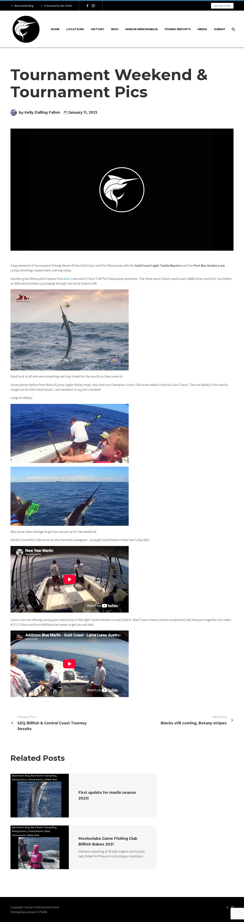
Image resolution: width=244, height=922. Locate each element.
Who (115, 29)
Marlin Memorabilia (141, 29)
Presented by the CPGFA (58, 5)
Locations (75, 29)
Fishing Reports (178, 29)
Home (55, 29)
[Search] (233, 29)
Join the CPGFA (222, 5)
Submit (219, 29)
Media (202, 29)
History (97, 29)
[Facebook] (87, 5)
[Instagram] (93, 5)
